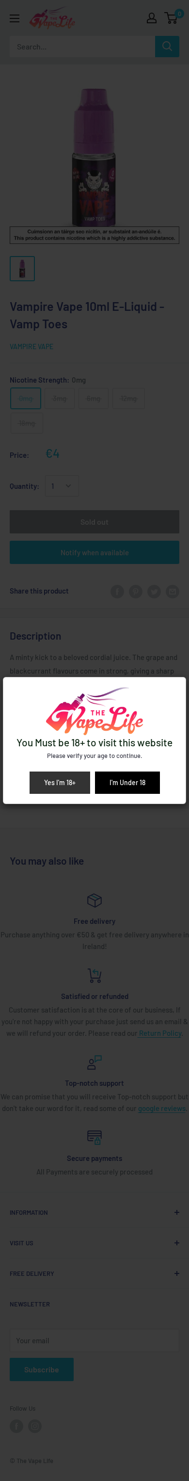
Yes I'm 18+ (60, 782)
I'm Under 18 (127, 782)
